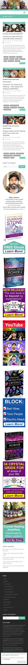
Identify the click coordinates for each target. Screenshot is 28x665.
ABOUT (5, 579)
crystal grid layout (20, 153)
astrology (6, 56)
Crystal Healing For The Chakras (11, 594)
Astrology (5, 34)
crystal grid (6, 105)
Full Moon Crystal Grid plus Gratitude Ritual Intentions (12, 37)
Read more (22, 63)
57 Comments (8, 139)
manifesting (22, 59)
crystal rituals (12, 56)
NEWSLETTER (6, 604)
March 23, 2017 (17, 137)
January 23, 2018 (17, 91)
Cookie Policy (7, 659)
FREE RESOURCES (7, 602)
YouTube (5, 610)
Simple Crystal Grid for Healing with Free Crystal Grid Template (14, 133)
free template (21, 107)
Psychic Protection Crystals (10, 597)
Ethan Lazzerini (7, 40)
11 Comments (8, 42)
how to (12, 157)
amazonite (6, 153)
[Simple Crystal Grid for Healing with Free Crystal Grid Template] (14, 119)
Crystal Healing (7, 82)
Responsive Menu (24, 12)
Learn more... (19, 209)
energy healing (17, 155)
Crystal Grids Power (14, 205)
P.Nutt (4, 561)
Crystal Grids (12, 34)
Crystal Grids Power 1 (8, 586)
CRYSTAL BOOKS (7, 584)
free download (13, 107)
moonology (17, 61)
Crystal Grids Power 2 (8, 589)
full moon (6, 59)
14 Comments (8, 92)
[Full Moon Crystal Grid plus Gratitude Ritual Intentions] (14, 27)
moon (5, 61)
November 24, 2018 (18, 40)
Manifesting (19, 34)
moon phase (11, 61)
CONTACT (6, 581)
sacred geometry (7, 109)
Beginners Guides (7, 79)
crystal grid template (14, 105)
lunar (17, 59)
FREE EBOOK (6, 599)
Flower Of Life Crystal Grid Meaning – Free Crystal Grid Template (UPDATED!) (13, 86)
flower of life (19, 56)
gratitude (12, 59)
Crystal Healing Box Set (9, 591)
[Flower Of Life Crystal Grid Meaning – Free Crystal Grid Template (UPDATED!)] (14, 73)
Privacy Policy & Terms (8, 607)
